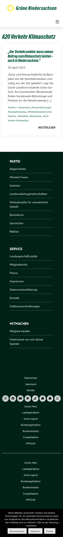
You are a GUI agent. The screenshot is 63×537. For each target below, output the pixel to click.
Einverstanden (17, 531)
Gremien (15, 185)
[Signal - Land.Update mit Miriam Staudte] (50, 398)
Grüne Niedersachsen (36, 8)
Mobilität (23, 116)
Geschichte (16, 223)
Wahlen (14, 231)
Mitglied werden (20, 331)
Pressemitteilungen (41, 107)
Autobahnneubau (17, 111)
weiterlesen (46, 127)
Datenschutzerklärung (23, 289)
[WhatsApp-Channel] (57, 398)
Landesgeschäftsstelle (23, 256)
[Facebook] (13, 398)
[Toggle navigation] (57, 22)
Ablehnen (35, 531)
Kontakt (14, 298)
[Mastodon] (28, 398)
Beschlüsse (17, 215)
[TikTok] (35, 398)
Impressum (17, 281)
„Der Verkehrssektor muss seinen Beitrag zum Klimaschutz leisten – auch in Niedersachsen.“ (30, 56)
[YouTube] (20, 398)
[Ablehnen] (59, 522)
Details (49, 531)
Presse (14, 273)
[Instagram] (5, 398)
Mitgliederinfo (18, 264)
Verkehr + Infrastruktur (19, 107)
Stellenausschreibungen (25, 306)
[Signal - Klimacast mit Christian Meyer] (42, 398)
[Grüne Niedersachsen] (10, 8)
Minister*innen (19, 177)
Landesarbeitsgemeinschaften (28, 194)
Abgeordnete (18, 169)
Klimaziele (36, 116)
